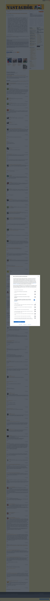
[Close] (38, 276)
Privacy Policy (29, 324)
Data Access (25, 324)
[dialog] (25, 300)
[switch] (35, 291)
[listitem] (25, 303)
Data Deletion (20, 324)
